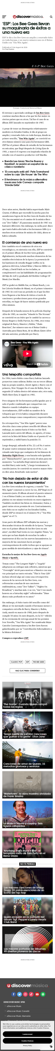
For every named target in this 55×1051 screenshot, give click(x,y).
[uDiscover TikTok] (31, 994)
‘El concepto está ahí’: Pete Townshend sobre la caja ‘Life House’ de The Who (27, 173)
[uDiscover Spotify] (43, 994)
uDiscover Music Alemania (18, 1015)
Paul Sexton (9, 49)
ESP (27, 661)
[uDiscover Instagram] (25, 994)
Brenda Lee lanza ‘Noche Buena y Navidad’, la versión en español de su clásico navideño (26, 163)
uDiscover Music (14, 1006)
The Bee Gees (38, 661)
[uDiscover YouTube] (37, 994)
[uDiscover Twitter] (19, 994)
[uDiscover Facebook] (13, 994)
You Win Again (26, 138)
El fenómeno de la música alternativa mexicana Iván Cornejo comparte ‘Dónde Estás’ (26, 182)
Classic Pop (16, 661)
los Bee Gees (42, 112)
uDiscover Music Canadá (18, 1011)
